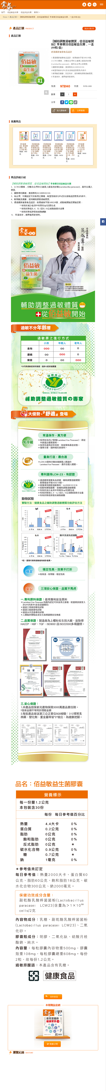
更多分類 (88, 29)
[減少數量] (75, 94)
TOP (101, 1075)
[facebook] (62, 102)
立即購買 (81, 110)
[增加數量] (62, 94)
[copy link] (75, 102)
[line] (71, 102)
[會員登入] (84, 5)
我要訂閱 (54, 1044)
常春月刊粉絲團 (103, 221)
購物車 (89, 5)
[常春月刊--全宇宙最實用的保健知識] (8, 6)
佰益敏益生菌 (12, 12)
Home (5, 17)
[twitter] (67, 102)
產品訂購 (13, 17)
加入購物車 (61, 110)
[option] (29, 67)
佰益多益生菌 (26, 12)
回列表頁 (54, 997)
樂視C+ (37, 12)
